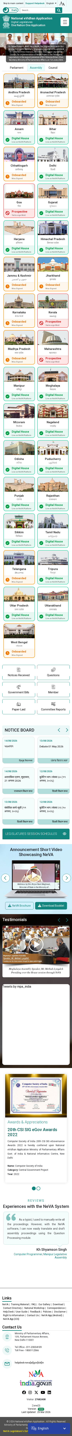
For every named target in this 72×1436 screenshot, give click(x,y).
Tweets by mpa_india (16, 986)
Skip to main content (13, 3)
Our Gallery (44, 1304)
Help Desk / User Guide (15, 1311)
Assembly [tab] (36, 67)
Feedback (35, 1311)
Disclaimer (60, 1311)
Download (58, 1304)
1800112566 (32, 1350)
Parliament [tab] (16, 67)
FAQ (33, 1304)
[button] (36, 834)
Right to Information (13, 1315)
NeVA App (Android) (51, 1315)
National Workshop (34, 1308)
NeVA (5, 1304)
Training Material (20, 1304)
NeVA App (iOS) (11, 1319)
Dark (14, 10)
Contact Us (33, 1315)
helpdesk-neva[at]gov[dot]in (29, 1362)
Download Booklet (53, 905)
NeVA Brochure (21, 905)
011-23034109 (34, 1347)
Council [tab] (53, 67)
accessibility (62, 3)
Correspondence (56, 1308)
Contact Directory (12, 1308)
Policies (47, 1311)
